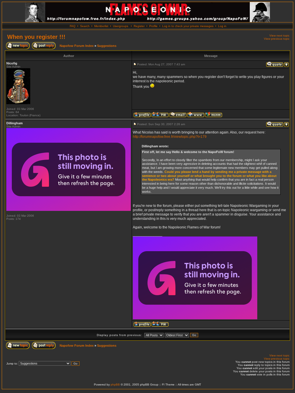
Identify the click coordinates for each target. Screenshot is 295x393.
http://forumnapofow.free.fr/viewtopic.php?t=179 (170, 137)
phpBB (115, 384)
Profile (153, 26)
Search (85, 26)
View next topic (279, 35)
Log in (222, 26)
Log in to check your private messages (187, 26)
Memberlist (101, 26)
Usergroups (120, 26)
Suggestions (106, 45)
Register (139, 26)
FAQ (72, 26)
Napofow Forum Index (77, 45)
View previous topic (277, 38)
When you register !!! (36, 37)
